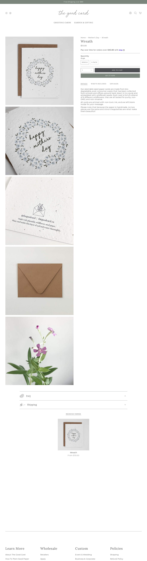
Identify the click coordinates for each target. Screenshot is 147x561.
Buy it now (110, 75)
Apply (43, 559)
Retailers (44, 555)
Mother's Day (93, 38)
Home (83, 38)
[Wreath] (73, 434)
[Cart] (140, 13)
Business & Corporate (85, 559)
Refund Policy (116, 559)
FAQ (28, 396)
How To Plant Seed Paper (17, 559)
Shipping (32, 404)
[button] (62, 22)
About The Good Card (15, 555)
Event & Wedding (83, 555)
